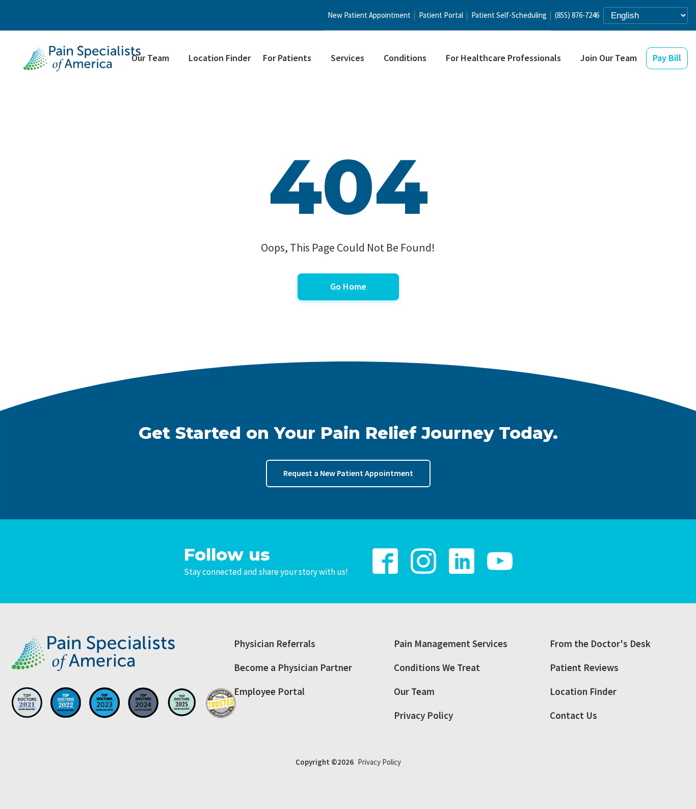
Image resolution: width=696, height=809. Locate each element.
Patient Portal (441, 15)
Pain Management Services (450, 643)
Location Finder (220, 58)
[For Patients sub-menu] (319, 58)
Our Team (150, 58)
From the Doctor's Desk (600, 643)
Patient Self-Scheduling (509, 15)
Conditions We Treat (437, 667)
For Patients (287, 58)
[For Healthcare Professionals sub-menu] (569, 58)
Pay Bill (667, 58)
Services (347, 58)
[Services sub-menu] (372, 58)
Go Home (348, 286)
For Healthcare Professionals (503, 58)
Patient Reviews (584, 667)
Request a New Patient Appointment (348, 473)
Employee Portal (269, 691)
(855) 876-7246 (577, 15)
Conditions (405, 58)
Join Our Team (608, 58)
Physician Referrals (274, 643)
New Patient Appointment (369, 15)
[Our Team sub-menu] (177, 58)
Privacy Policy (423, 715)
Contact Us (573, 715)
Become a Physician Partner (293, 667)
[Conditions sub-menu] (435, 58)
